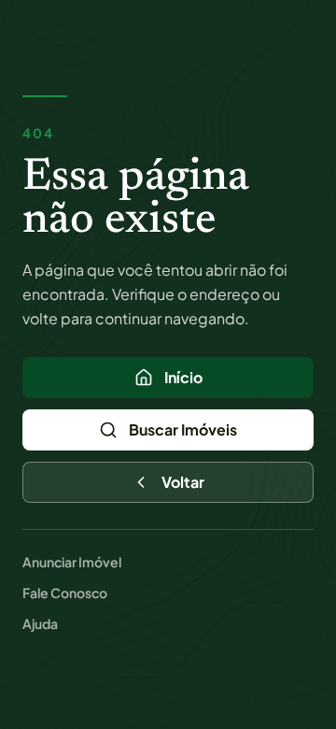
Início (183, 377)
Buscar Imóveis (183, 429)
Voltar (182, 482)
